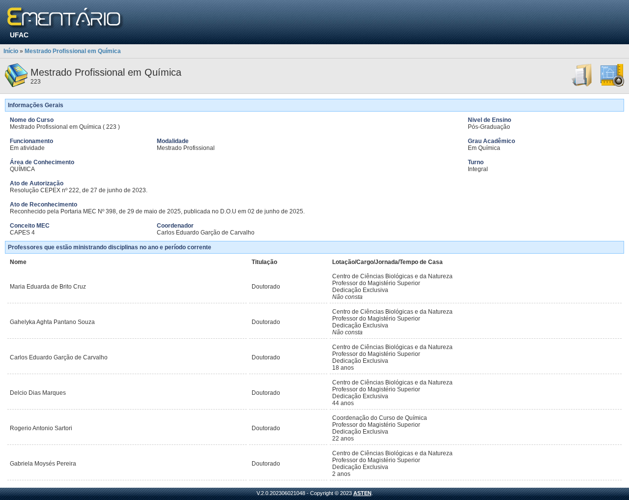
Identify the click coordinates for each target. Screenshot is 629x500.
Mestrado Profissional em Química (73, 51)
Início (10, 51)
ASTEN (362, 493)
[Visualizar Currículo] (582, 85)
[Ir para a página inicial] (65, 18)
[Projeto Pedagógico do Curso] (612, 85)
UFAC (19, 35)
